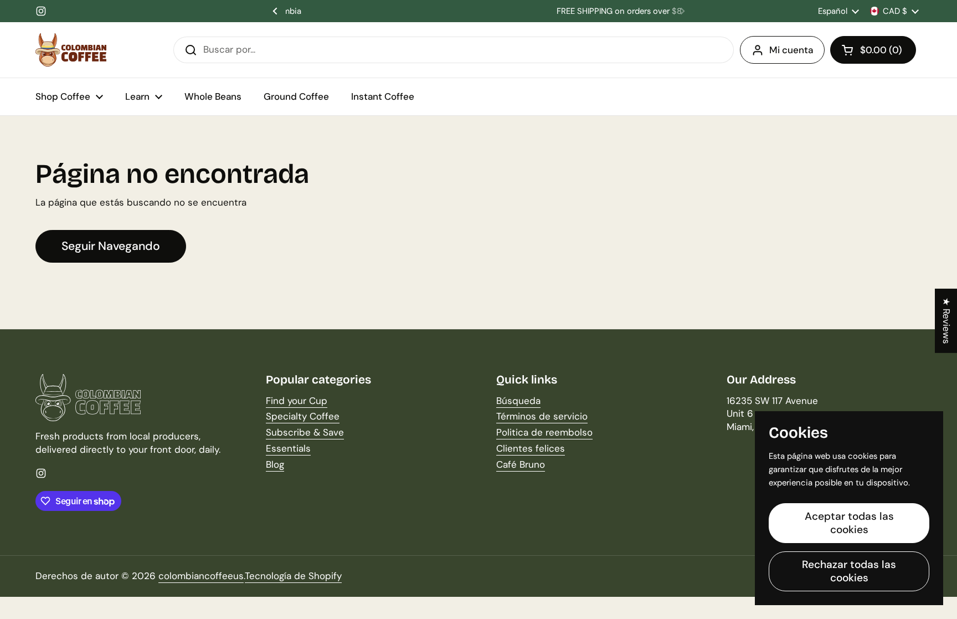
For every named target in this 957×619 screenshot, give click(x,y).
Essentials (288, 448)
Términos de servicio (542, 416)
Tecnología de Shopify (293, 576)
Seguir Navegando (110, 246)
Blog (275, 464)
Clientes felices (530, 448)
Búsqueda (518, 401)
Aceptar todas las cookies (849, 522)
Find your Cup (296, 401)
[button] (873, 50)
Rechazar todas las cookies (849, 571)
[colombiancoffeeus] (70, 49)
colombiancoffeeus (201, 576)
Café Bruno (520, 464)
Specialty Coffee (302, 416)
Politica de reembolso (544, 432)
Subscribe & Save (305, 432)
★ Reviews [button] (946, 320)
